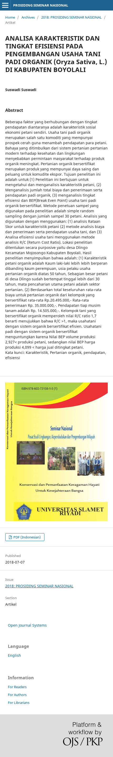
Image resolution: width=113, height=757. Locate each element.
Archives (28, 17)
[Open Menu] (5, 5)
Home (10, 17)
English (14, 655)
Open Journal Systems (27, 625)
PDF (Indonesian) (27, 537)
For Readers (17, 686)
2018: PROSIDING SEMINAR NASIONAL (71, 17)
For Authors (17, 694)
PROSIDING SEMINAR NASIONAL (40, 5)
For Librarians (18, 702)
